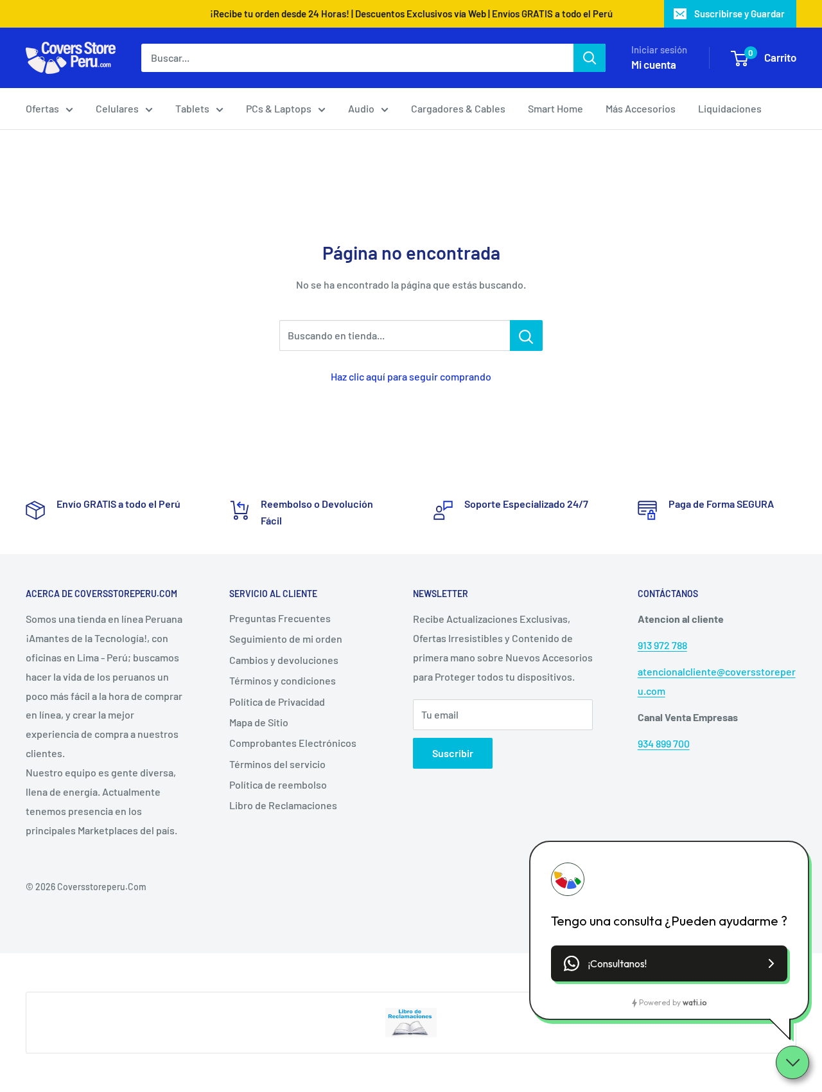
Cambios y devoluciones (283, 660)
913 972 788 (662, 645)
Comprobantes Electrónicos (292, 743)
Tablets (192, 108)
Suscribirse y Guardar (739, 13)
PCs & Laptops (278, 108)
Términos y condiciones (282, 680)
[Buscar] (589, 58)
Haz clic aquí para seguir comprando (411, 376)
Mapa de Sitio (258, 722)
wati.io (694, 1002)
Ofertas (42, 108)
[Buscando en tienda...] (526, 335)
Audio (361, 108)
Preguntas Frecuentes (280, 618)
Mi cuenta (653, 64)
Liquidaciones (730, 108)
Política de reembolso (278, 784)
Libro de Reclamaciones (283, 805)
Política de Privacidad (277, 701)
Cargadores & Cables (458, 108)
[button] (669, 963)
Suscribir (452, 753)
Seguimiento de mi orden (285, 638)
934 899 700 (664, 743)
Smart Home (555, 108)
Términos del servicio (277, 764)
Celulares (117, 108)
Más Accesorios (641, 108)
